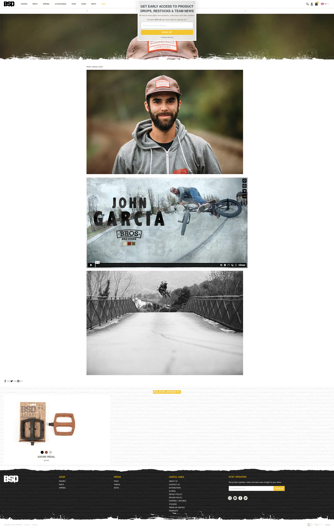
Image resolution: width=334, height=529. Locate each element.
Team (73, 4)
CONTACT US (174, 484)
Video (83, 4)
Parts (35, 4)
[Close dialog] (194, 2)
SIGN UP (279, 488)
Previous (88, 11)
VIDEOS (117, 484)
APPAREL (62, 487)
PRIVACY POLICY (175, 494)
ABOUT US (173, 481)
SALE (103, 4)
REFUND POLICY (175, 497)
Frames (24, 4)
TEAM (116, 481)
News (93, 4)
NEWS (116, 487)
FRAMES (62, 481)
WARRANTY (173, 510)
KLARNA (172, 491)
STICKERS (173, 504)
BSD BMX (19, 525)
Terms (27, 525)
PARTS (61, 484)
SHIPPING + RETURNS (177, 501)
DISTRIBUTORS (175, 487)
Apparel (46, 4)
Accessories (60, 4)
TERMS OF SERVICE (177, 507)
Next (246, 11)
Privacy (35, 525)
